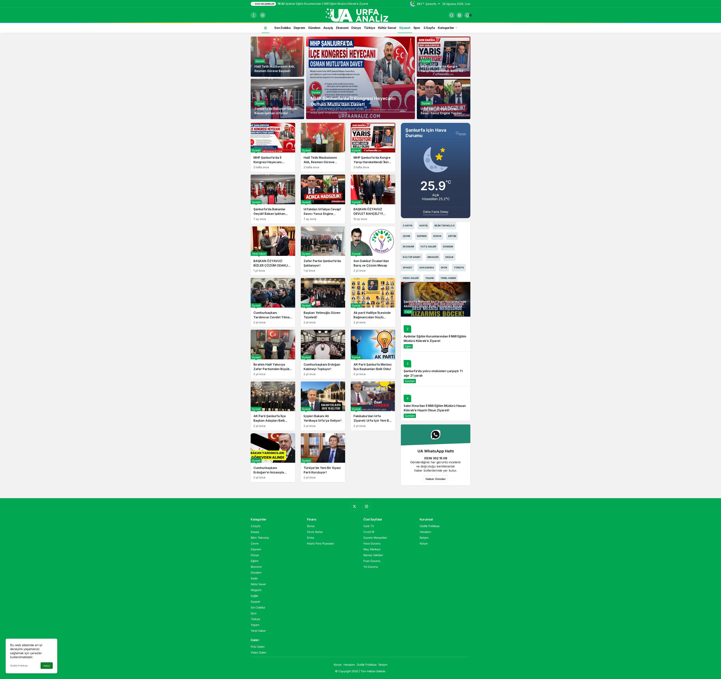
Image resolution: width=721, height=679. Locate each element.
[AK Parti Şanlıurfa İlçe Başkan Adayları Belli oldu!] (273, 406)
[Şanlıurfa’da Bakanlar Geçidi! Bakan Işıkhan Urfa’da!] (273, 199)
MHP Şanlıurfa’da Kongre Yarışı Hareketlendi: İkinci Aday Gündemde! (444, 71)
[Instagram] (366, 506)
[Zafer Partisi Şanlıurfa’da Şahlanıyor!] (323, 250)
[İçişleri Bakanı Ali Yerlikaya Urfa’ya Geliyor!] (323, 406)
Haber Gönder (436, 479)
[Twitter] (354, 506)
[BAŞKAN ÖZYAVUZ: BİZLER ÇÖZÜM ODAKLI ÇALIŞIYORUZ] (273, 250)
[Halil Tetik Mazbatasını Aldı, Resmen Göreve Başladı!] (323, 147)
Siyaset (316, 92)
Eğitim (452, 236)
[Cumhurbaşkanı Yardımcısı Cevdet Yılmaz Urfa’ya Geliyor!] (273, 302)
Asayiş (423, 225)
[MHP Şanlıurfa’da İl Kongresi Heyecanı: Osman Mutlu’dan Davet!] (360, 78)
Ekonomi (408, 246)
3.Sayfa (408, 225)
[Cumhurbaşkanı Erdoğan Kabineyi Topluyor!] (323, 354)
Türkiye (459, 267)
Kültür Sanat (412, 257)
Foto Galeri (428, 246)
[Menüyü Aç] (254, 15)
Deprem (421, 236)
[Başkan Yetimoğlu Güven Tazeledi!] (323, 302)
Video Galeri (411, 278)
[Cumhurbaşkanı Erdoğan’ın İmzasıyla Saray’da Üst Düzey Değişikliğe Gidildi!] (273, 457)
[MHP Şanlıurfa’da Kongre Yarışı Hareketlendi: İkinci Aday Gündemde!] (373, 147)
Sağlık (449, 257)
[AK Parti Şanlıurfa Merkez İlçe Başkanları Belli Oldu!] (373, 354)
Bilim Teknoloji (444, 225)
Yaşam (429, 278)
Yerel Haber (448, 278)
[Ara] (452, 15)
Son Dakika (426, 267)
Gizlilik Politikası (19, 665)
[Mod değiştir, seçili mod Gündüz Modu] (263, 15)
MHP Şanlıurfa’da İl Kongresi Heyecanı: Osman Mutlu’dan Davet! (353, 101)
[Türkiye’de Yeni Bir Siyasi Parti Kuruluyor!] (323, 457)
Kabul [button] (47, 665)
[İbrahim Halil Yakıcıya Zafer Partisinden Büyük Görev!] (273, 354)
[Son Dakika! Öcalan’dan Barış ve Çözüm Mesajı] (373, 250)
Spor (444, 267)
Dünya (437, 236)
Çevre (406, 236)
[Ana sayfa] (265, 27)
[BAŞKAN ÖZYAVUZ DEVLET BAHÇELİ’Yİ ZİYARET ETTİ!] (373, 199)
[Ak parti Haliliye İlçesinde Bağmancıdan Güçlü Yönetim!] (373, 302)
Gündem (448, 246)
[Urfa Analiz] (360, 15)
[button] (459, 15)
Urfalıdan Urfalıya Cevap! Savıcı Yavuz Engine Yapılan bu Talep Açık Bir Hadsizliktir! (443, 113)
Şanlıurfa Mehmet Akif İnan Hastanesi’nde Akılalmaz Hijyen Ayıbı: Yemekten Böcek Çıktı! (435, 306)
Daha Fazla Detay (435, 212)
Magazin (433, 257)
